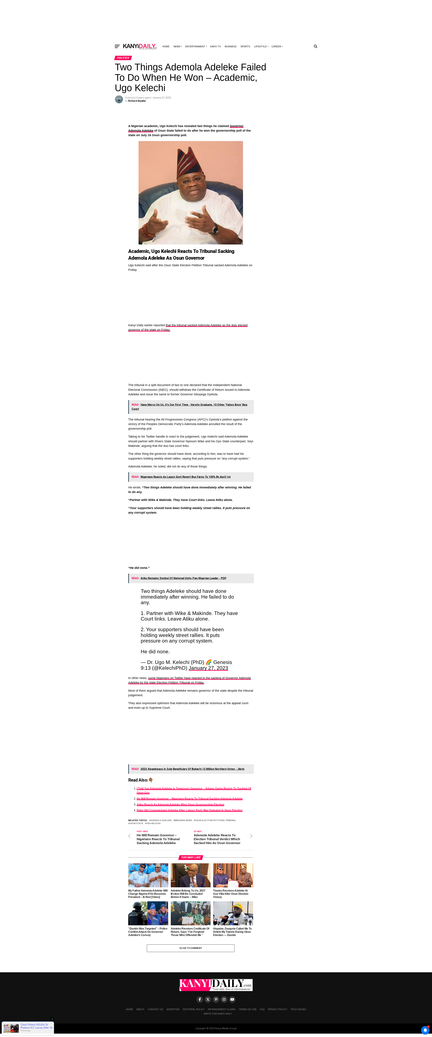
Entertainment (195, 46)
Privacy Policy (277, 1009)
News (176, 46)
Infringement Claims (221, 1009)
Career (276, 46)
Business (230, 46)
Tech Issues (298, 1009)
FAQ (262, 1009)
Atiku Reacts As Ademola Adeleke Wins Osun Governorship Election (180, 804)
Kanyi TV (215, 46)
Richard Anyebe (137, 101)
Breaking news (183, 820)
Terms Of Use (247, 1009)
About (140, 1009)
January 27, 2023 (208, 668)
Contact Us (155, 1009)
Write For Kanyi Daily (218, 1013)
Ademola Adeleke (161, 820)
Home (165, 46)
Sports (245, 46)
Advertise (173, 1009)
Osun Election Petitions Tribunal (215, 820)
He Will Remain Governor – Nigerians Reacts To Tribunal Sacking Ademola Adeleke (190, 798)
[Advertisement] (216, 21)
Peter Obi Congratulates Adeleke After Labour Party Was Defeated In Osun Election (189, 810)
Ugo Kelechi (153, 823)
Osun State (136, 823)
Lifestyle (260, 46)
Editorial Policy (194, 1009)
